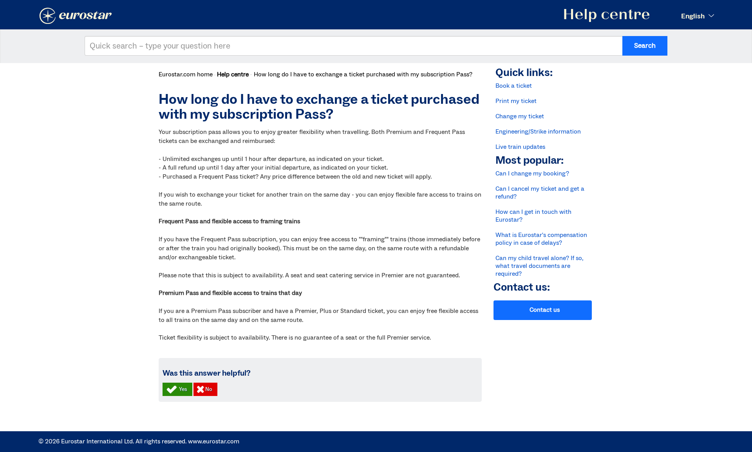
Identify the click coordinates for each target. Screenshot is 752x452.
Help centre (233, 74)
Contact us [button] (545, 310)
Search (645, 45)
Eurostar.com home (186, 74)
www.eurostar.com (213, 441)
